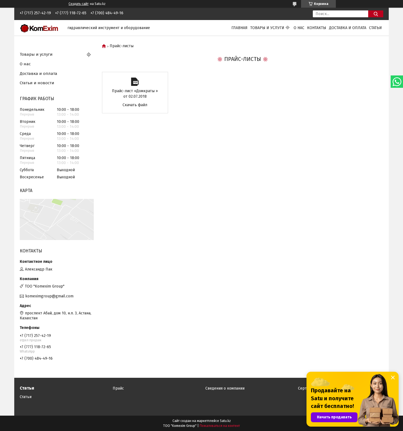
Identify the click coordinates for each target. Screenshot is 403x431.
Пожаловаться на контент (220, 426)
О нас (299, 28)
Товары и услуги (267, 28)
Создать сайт (79, 4)
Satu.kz (225, 421)
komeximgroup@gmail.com (49, 296)
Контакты (316, 28)
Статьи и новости (37, 82)
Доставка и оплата (347, 28)
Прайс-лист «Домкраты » (135, 82)
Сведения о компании (225, 388)
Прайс (118, 388)
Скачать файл (135, 105)
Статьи (375, 28)
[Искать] (375, 13)
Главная (239, 28)
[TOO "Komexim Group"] (40, 27)
